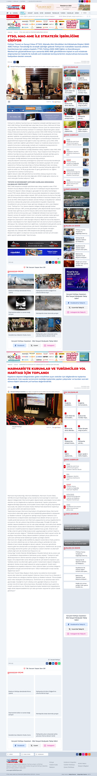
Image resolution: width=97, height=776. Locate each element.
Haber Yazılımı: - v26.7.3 (76, 774)
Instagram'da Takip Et (78, 312)
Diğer (77, 13)
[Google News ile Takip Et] (56, 101)
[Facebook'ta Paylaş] (14, 62)
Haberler (10, 32)
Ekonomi (48, 13)
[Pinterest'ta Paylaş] (56, 262)
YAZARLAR (40, 754)
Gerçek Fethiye (17, 427)
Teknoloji (55, 13)
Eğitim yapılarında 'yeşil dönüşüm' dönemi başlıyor (37, 16)
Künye (10, 1)
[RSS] (89, 1)
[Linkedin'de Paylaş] (53, 262)
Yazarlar (70, 13)
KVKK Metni (82, 763)
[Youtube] (87, 1)
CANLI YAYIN (26, 754)
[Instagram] (85, 1)
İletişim (23, 1)
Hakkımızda (53, 765)
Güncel (15, 13)
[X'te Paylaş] (17, 62)
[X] (82, 1)
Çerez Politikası (69, 767)
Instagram (50, 345)
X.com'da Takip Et (78, 307)
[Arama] (90, 13)
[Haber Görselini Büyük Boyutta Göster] (34, 84)
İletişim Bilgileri (83, 766)
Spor (41, 13)
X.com (36, 345)
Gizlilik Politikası (69, 765)
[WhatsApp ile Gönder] (59, 262)
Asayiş (36, 13)
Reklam (16, 1)
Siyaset (30, 13)
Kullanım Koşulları (70, 762)
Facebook (20, 345)
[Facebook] (80, 1)
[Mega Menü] (7, 13)
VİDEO (85, 13)
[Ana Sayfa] (10, 13)
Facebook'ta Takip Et (77, 303)
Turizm (63, 13)
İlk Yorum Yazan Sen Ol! (35, 267)
